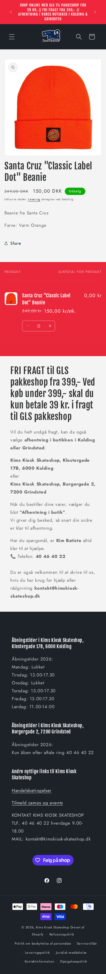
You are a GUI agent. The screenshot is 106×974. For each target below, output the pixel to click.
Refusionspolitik (61, 934)
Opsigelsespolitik (73, 961)
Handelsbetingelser (32, 790)
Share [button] (15, 243)
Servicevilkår (87, 943)
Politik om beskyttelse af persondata (43, 943)
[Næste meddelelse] (95, 12)
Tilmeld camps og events (37, 803)
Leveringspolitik (37, 952)
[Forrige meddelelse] (10, 12)
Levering (34, 199)
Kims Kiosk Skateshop (52, 927)
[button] (11, 36)
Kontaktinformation (39, 961)
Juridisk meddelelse (71, 952)
